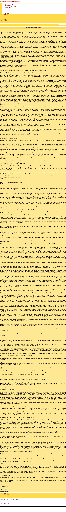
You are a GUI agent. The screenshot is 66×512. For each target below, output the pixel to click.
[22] (33, 141)
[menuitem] (8, 3)
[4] (16, 42)
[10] (58, 61)
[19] (52, 118)
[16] (62, 115)
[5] (19, 43)
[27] (65, 203)
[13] (46, 89)
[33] (11, 282)
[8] (60, 55)
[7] (55, 53)
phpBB (6, 501)
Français (60, 24)
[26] (49, 198)
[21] (45, 125)
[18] (28, 118)
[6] (3, 48)
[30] (61, 250)
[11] (25, 72)
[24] (29, 173)
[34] (5, 295)
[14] (45, 91)
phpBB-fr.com (6, 503)
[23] (38, 147)
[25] (24, 198)
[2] (48, 37)
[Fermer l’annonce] (65, 27)
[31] (21, 256)
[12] (55, 82)
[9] (61, 56)
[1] (52, 33)
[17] (40, 116)
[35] (38, 297)
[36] (6, 311)
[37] (25, 320)
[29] (65, 219)
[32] (41, 258)
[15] (25, 97)
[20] (26, 120)
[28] (8, 212)
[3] (39, 41)
